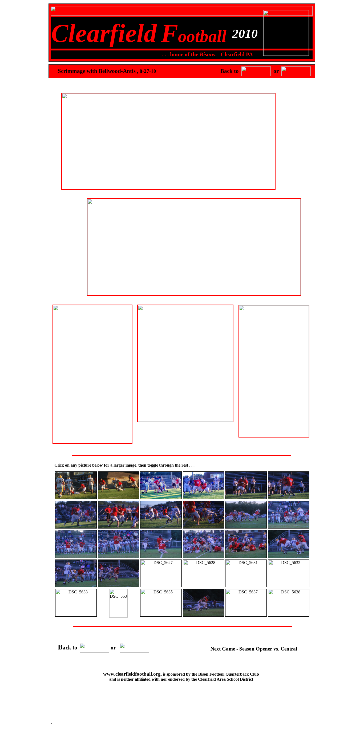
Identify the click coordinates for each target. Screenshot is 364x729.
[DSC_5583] (118, 527)
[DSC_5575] (203, 497)
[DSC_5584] (161, 527)
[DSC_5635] (161, 615)
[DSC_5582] (76, 527)
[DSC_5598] (76, 556)
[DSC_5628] (203, 585)
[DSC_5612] (288, 556)
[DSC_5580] (246, 497)
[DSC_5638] (288, 615)
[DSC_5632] (288, 585)
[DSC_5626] (118, 586)
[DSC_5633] (76, 615)
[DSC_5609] (246, 556)
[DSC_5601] (161, 556)
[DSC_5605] (203, 556)
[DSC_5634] (118, 615)
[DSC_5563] (118, 497)
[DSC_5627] (161, 585)
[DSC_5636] (203, 615)
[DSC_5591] (246, 527)
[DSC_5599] (118, 556)
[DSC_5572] (161, 497)
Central (289, 649)
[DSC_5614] (76, 586)
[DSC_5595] (288, 527)
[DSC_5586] (203, 527)
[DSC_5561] (76, 497)
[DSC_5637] (246, 615)
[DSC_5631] (246, 585)
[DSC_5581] (288, 497)
